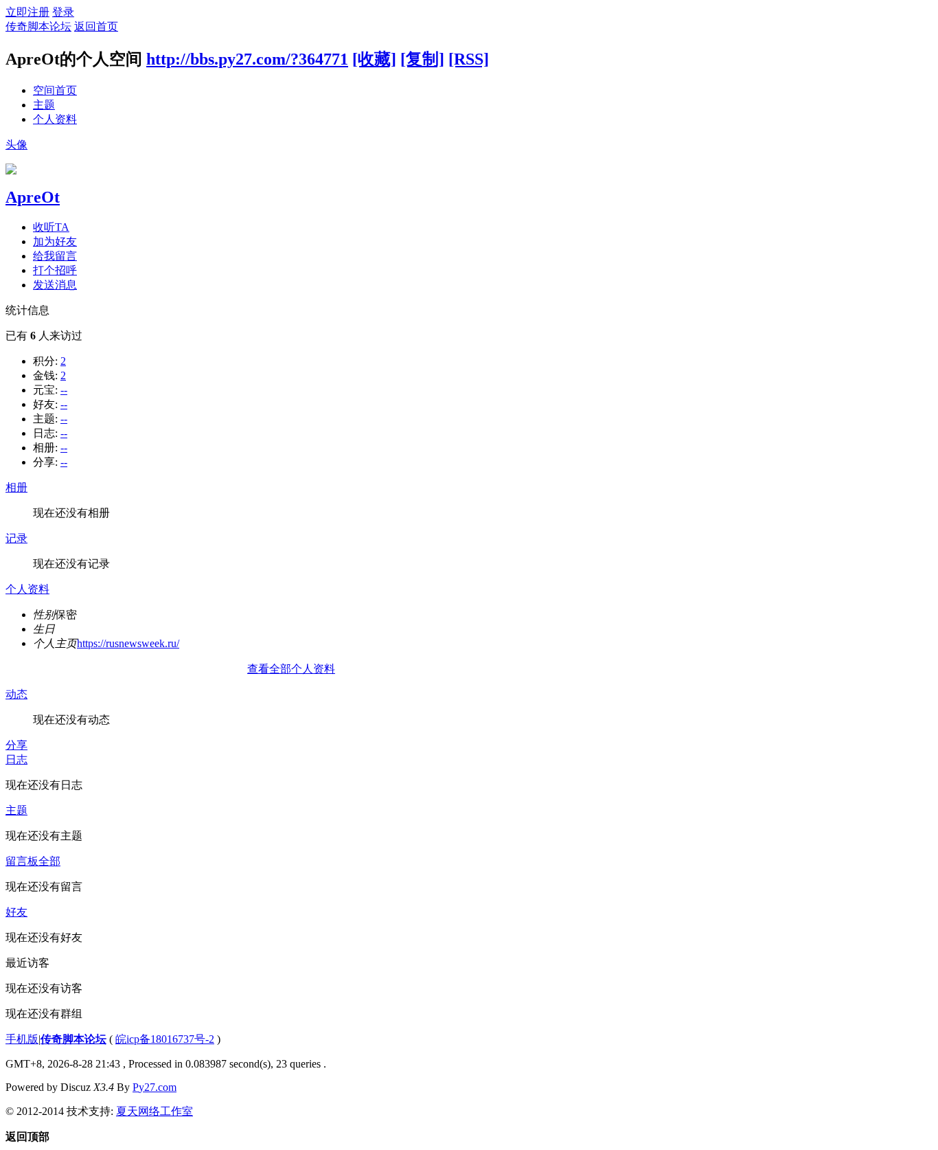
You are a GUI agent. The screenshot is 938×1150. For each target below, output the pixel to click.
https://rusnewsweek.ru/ (128, 643)
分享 (16, 745)
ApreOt (32, 197)
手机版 (21, 1039)
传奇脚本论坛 (38, 26)
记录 (16, 538)
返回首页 (96, 26)
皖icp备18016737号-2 (164, 1039)
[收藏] (374, 59)
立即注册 (27, 12)
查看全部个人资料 (291, 669)
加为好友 (55, 241)
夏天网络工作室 (154, 1111)
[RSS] (468, 59)
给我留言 (55, 256)
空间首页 (55, 90)
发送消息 (55, 285)
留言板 (21, 861)
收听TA (51, 227)
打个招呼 (55, 270)
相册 (16, 487)
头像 (16, 144)
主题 (44, 105)
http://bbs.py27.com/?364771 (247, 59)
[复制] (422, 59)
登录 (63, 12)
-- (63, 390)
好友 (16, 912)
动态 (16, 694)
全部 (49, 861)
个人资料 (55, 119)
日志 (16, 759)
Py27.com (154, 1087)
